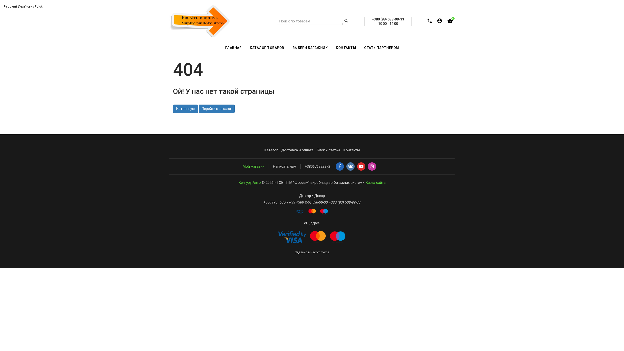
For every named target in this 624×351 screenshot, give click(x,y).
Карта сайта (375, 182)
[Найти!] (346, 21)
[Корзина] (450, 22)
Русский (10, 6)
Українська (26, 6)
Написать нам (284, 166)
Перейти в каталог (217, 109)
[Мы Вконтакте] (350, 167)
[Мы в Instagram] (372, 167)
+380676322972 (317, 166)
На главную (185, 109)
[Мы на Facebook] (340, 167)
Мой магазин (253, 166)
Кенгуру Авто (249, 182)
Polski (39, 6)
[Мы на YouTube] (361, 167)
